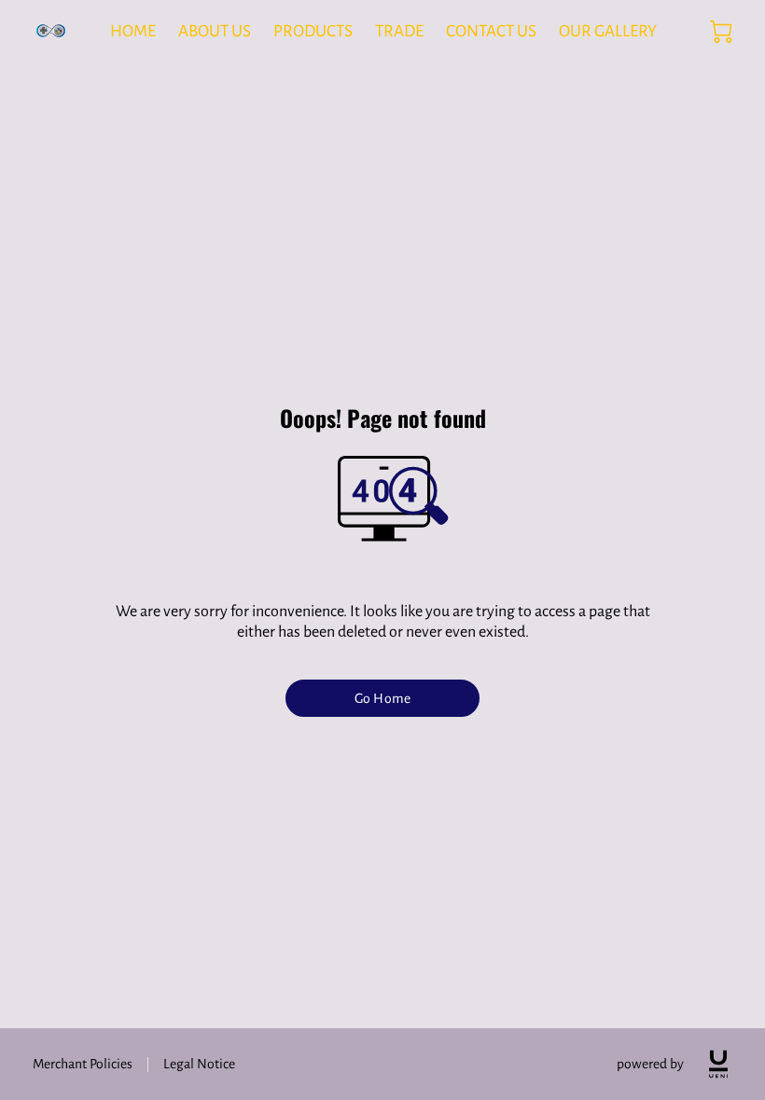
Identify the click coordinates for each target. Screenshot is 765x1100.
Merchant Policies (82, 1063)
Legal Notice (199, 1063)
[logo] (718, 1064)
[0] (721, 32)
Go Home (382, 698)
